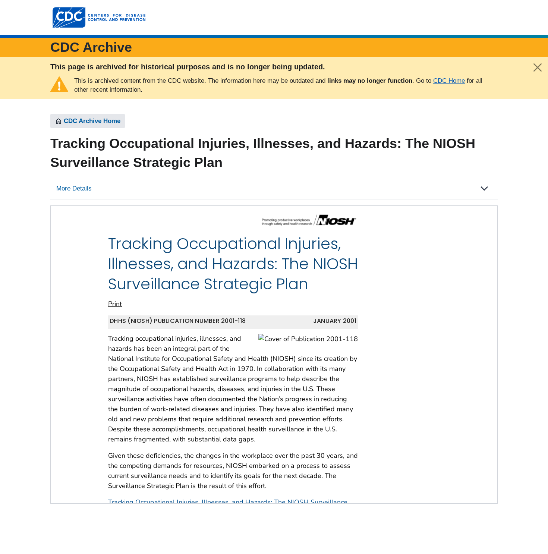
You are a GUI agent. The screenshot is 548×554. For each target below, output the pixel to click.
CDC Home (449, 80)
